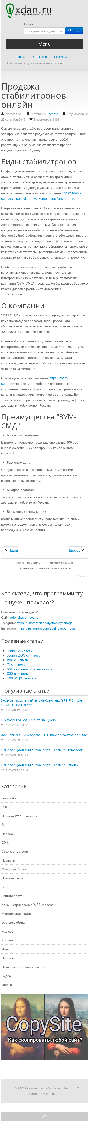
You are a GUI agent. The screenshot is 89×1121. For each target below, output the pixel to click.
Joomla (7, 984)
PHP (5, 807)
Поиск (28, 24)
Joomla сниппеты (20, 650)
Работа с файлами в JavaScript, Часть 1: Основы (40, 765)
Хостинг (7, 940)
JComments (82, 576)
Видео (6, 975)
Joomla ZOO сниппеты (24, 655)
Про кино (8, 958)
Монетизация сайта (16, 913)
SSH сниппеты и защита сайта (29, 669)
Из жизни (8, 860)
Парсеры (8, 833)
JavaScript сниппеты (22, 678)
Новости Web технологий (20, 815)
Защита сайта (12, 895)
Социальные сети (15, 851)
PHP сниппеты (18, 659)
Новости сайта (12, 878)
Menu (44, 44)
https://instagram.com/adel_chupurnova (46, 628)
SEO (5, 887)
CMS (5, 842)
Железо (52, 114)
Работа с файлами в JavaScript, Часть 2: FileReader (42, 750)
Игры (5, 949)
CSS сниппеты (18, 673)
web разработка (13, 922)
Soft (4, 824)
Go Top (44, 1116)
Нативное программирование (24, 967)
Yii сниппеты (16, 664)
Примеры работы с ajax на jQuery (28, 720)
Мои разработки (14, 869)
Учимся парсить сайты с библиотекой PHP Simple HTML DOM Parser (41, 702)
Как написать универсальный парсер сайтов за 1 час (44, 735)
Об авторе (48, 1093)
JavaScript (9, 798)
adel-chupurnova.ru (24, 617)
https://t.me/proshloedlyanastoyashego (45, 623)
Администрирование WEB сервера (28, 904)
